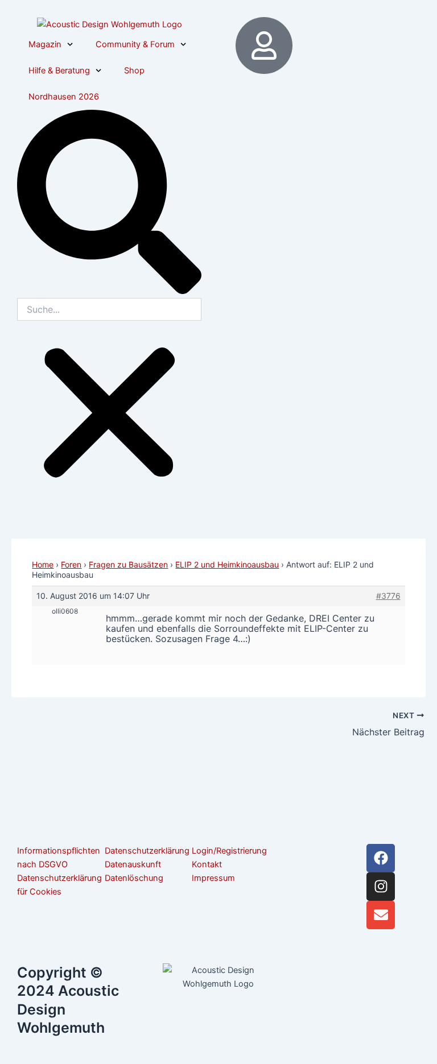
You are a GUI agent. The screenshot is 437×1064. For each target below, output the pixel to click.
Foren (71, 564)
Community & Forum (135, 44)
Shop (134, 70)
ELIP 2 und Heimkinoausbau (227, 564)
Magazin (44, 44)
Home (42, 564)
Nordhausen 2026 (63, 97)
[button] (109, 204)
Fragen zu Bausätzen (128, 564)
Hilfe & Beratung (59, 70)
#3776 (388, 596)
